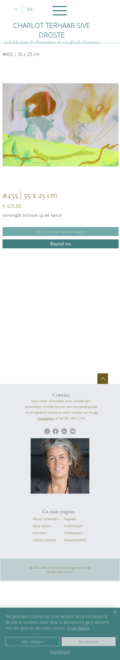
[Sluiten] (112, 615)
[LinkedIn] (64, 431)
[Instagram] (47, 431)
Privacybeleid (78, 628)
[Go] (102, 378)
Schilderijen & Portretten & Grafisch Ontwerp (51, 42)
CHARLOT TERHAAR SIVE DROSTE (51, 29)
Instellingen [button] (60, 651)
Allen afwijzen (32, 641)
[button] (72, 540)
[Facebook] (55, 431)
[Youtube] (73, 431)
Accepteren (89, 641)
